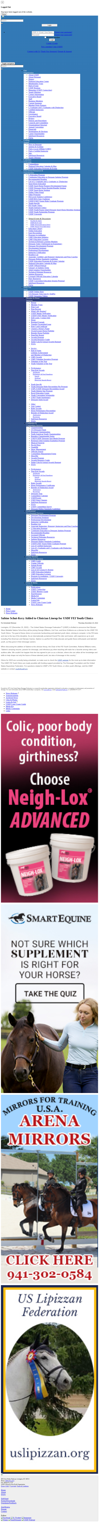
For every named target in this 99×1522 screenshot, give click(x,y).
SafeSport (4, 1499)
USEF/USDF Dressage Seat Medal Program (48, 438)
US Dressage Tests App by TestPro (41, 294)
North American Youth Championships (46, 434)
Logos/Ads (35, 600)
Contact (4, 1511)
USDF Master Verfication (41, 313)
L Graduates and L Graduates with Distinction (46, 108)
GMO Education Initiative (38, 237)
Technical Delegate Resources (39, 272)
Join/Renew (5, 1507)
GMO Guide (36, 561)
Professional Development (38, 250)
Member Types (36, 305)
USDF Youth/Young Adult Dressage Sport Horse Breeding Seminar (54, 210)
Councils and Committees (38, 123)
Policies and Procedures (37, 121)
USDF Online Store (36, 292)
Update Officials (37, 563)
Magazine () (40, 90)
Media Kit (35, 596)
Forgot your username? (63, 32)
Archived (38, 378)
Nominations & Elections (38, 131)
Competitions (33, 164)
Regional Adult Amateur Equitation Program (48, 441)
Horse (33, 320)
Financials (32, 129)
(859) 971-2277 (9, 1481)
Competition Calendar (39, 496)
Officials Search (37, 452)
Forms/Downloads (8, 1501)
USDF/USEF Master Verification (43, 316)
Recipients (36, 417)
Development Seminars (37, 248)
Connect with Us (33, 51)
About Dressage (34, 77)
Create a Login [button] (52, 43)
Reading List (33, 255)
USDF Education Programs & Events (42, 168)
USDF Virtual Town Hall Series (40, 226)
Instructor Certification (37, 252)
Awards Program (37, 337)
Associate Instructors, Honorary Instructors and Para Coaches (54, 526)
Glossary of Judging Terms (38, 268)
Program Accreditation (37, 235)
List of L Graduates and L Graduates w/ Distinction (47, 182)
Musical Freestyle (37, 443)
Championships (37, 428)
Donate (4, 1509)
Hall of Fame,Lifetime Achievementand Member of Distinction (41, 353)
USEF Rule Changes (39, 500)
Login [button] (52, 40)
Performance (36, 368)
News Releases (37, 605)
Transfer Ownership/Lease (41, 324)
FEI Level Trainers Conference (40, 197)
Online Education (35, 231)
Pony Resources (34, 279)
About (3, 1492)
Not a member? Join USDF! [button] (52, 47)
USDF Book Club (36, 223)
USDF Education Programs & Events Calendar (46, 261)
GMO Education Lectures (38, 239)
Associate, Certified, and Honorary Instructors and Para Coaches (53, 257)
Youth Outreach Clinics (37, 208)
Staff (30, 99)
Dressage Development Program (40, 246)
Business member (53, 37)
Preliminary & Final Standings (43, 374)
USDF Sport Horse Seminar (39, 190)
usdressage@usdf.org (61, 689)
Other (33, 404)
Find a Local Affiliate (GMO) (39, 149)
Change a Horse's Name (40, 329)
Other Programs (34, 195)
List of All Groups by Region (42, 570)
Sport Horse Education (37, 184)
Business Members (35, 101)
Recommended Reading (37, 179)
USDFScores (36, 498)
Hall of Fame (33, 86)
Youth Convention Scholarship (42, 395)
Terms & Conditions (23, 1486)
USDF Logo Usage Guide (41, 602)
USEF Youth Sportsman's (40, 397)
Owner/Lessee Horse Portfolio (42, 331)
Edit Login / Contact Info (40, 318)
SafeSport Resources (36, 136)
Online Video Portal (36, 192)
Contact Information (36, 94)
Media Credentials (38, 598)
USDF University (35, 214)
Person (33, 303)
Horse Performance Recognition (43, 411)
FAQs (30, 138)
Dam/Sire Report (37, 335)
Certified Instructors (36, 110)
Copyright (13, 1486)
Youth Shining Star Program (42, 391)
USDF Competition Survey (41, 507)
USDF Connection (38, 589)
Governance (33, 114)
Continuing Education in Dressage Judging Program (48, 177)
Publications (35, 587)
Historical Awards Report (43, 380)
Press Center (10, 611)
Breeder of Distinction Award (42, 413)
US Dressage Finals (38, 430)
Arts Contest (36, 406)
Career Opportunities (36, 134)
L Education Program (36, 175)
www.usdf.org (48, 689)
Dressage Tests (36, 494)
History (31, 79)
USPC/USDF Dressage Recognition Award (47, 389)
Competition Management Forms (43, 454)
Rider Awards (36, 408)
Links (8, 711)
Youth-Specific (34, 203)
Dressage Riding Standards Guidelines (43, 259)
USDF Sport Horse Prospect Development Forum (47, 186)
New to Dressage (35, 145)
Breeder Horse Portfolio (40, 333)
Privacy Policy (5, 1486)
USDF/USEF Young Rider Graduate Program (46, 201)
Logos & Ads (11, 702)
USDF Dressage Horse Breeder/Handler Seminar (47, 188)
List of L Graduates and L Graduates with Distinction (51, 548)
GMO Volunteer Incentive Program (44, 359)
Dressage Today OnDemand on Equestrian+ (45, 244)
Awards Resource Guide (40, 340)
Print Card (35, 307)
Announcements (12, 696)
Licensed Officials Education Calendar (43, 276)
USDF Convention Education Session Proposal (46, 281)
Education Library (35, 229)
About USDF (33, 75)
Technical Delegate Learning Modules (43, 242)
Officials (31, 112)
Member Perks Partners (37, 105)
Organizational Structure (37, 125)
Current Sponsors (35, 103)
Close (4, 14)
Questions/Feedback (8, 1503)
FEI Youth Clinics (35, 205)
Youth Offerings (34, 92)
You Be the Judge (36, 221)
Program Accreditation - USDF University (47, 576)
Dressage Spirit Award (39, 400)
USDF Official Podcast (37, 266)
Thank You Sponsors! (49, 51)
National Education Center (38, 81)
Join (30, 153)
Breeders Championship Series (42, 436)
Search (37, 376)
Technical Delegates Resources (43, 537)
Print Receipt (36, 309)
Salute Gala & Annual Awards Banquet (46, 342)
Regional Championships (40, 432)
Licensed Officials (38, 535)
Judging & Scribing (35, 147)
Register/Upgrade (37, 322)
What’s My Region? (38, 311)
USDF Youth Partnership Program (41, 212)
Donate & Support (65, 51)
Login (49, 25)
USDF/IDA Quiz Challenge (39, 199)
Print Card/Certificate (39, 326)
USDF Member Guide (39, 592)
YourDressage (36, 594)
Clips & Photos (11, 700)
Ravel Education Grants (40, 393)
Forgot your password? (63, 35)
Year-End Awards (38, 370)
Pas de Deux (36, 445)
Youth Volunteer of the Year (41, 364)
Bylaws (31, 118)
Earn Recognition (35, 233)
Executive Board (34, 97)
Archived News (12, 698)
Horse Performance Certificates (43, 485)
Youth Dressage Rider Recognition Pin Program (49, 387)
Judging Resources (35, 274)
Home (8, 609)
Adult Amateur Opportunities (39, 270)
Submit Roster (36, 565)
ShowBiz (34, 456)
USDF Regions (34, 88)
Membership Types (35, 84)
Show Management (38, 449)
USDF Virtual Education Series (40, 224)
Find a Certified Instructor (38, 151)
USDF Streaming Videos (38, 296)
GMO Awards (36, 357)
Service (34, 348)
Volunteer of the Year (39, 361)
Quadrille (34, 447)
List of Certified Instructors (41, 546)
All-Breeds (36, 372)
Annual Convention (36, 127)
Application (37, 415)
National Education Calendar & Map (42, 166)
